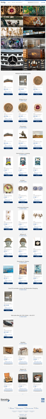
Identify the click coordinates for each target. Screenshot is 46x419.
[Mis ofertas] (41, 2)
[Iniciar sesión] (44, 2)
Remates (9, 2)
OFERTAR (9, 94)
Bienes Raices (13, 2)
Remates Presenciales (19, 2)
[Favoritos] (43, 2)
